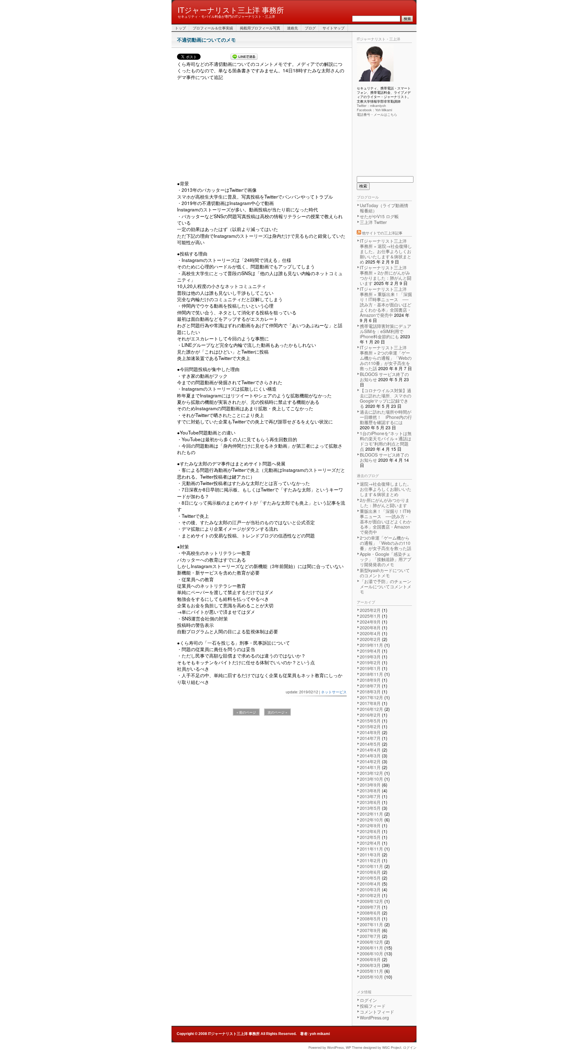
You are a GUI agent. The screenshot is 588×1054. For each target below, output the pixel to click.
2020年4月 (370, 633)
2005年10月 (371, 977)
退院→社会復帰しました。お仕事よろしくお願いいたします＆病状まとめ (385, 489)
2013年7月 (370, 796)
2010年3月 (370, 889)
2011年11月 (371, 849)
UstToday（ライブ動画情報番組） (384, 208)
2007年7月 (370, 936)
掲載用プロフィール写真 (260, 27)
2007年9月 (370, 930)
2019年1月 (370, 668)
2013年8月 (370, 790)
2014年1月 (370, 767)
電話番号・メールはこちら (377, 114)
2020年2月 (370, 639)
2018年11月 (371, 674)
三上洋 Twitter (373, 222)
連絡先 (292, 27)
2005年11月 (371, 971)
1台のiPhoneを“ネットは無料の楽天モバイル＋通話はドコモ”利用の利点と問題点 (386, 441)
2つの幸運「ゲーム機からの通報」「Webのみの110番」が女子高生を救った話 (385, 543)
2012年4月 (370, 843)
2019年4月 (370, 651)
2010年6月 (370, 872)
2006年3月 (370, 965)
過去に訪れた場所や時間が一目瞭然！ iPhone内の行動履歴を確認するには (386, 417)
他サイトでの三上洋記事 (382, 232)
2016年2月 (370, 715)
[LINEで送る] (244, 57)
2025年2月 (370, 610)
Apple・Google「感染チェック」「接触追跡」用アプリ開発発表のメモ (385, 559)
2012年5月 (370, 837)
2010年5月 (370, 878)
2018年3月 (370, 691)
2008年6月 (370, 913)
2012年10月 (371, 820)
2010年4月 (370, 884)
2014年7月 (370, 738)
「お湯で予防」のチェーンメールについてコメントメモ (385, 586)
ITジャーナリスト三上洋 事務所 (231, 9)
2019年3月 (370, 657)
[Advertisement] (262, 130)
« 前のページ (246, 712)
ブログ (310, 27)
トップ (180, 27)
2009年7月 (370, 907)
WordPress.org (374, 1017)
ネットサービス (334, 691)
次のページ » (277, 712)
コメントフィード (377, 1012)
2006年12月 (371, 942)
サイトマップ (333, 27)
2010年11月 (371, 866)
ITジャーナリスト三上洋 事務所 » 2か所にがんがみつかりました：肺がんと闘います (385, 275)
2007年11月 (371, 924)
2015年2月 (370, 726)
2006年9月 (370, 959)
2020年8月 (370, 627)
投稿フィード (373, 1006)
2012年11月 (371, 814)
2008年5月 (370, 919)
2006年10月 (371, 953)
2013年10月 (371, 779)
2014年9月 (370, 732)
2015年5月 (370, 721)
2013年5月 (370, 808)
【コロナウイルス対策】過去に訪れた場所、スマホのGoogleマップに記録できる (385, 398)
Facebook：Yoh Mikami (374, 109)
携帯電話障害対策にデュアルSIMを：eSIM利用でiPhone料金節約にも (385, 331)
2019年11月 (371, 645)
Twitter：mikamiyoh (371, 105)
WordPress (335, 1047)
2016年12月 (371, 709)
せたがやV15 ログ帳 (379, 216)
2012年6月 (370, 831)
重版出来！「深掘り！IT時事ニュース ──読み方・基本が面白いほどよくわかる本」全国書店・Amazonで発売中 (385, 521)
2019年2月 (370, 662)
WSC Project (391, 1047)
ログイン (368, 1000)
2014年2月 (370, 761)
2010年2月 (370, 895)
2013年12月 (371, 773)
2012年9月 (370, 825)
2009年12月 (371, 901)
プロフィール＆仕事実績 (213, 27)
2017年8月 (370, 703)
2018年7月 (370, 686)
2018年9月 (370, 680)
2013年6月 (370, 802)
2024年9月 (370, 622)
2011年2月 (370, 860)
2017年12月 (371, 697)
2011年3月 (370, 854)
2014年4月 (370, 750)
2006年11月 (371, 948)
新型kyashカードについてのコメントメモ (385, 572)
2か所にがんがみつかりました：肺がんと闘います (384, 502)
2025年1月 (370, 616)
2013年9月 (370, 785)
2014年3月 (370, 756)
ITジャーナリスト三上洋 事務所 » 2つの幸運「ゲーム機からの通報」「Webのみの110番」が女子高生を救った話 (386, 357)
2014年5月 (370, 744)
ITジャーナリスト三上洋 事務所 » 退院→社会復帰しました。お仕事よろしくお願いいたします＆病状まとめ (386, 251)
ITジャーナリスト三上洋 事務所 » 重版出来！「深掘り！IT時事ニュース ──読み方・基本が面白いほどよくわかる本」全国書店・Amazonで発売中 (386, 302)
